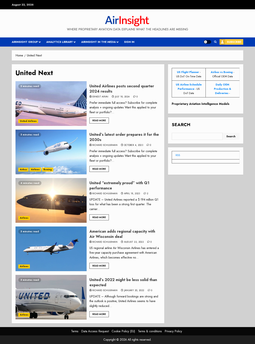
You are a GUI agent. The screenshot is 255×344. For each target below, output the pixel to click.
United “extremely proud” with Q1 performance (119, 185)
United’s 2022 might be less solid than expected (123, 282)
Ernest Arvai (100, 96)
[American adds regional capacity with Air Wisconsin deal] (51, 248)
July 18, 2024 (122, 96)
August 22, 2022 (134, 242)
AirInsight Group (25, 42)
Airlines (35, 169)
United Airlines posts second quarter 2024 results (121, 88)
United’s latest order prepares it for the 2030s (124, 137)
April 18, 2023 (132, 193)
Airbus (23, 169)
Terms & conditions (150, 331)
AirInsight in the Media (98, 42)
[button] (215, 41)
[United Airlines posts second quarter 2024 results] (51, 103)
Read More (99, 120)
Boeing (47, 169)
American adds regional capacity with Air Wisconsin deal (122, 234)
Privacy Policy (173, 331)
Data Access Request (95, 331)
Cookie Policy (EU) (123, 331)
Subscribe (234, 42)
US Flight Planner (188, 72)
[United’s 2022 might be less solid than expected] (51, 297)
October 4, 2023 (133, 145)
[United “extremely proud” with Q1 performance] (51, 200)
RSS (178, 155)
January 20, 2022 (134, 290)
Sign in (129, 42)
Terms (74, 331)
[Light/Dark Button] (207, 42)
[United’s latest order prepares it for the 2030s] (51, 152)
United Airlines (28, 121)
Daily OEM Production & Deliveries (222, 89)
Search (181, 124)
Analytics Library (59, 42)
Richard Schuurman (104, 145)
